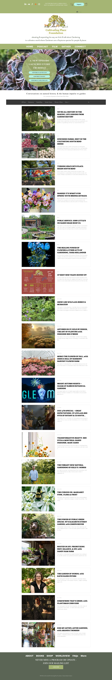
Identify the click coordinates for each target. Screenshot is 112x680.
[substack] (36, 4)
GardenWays (39, 102)
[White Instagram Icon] (39, 4)
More (66, 102)
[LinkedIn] (25, 4)
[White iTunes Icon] (32, 4)
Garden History (48, 102)
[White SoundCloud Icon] (29, 4)
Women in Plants (59, 102)
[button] (88, 102)
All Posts (24, 102)
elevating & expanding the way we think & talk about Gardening (56, 37)
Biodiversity (31, 102)
